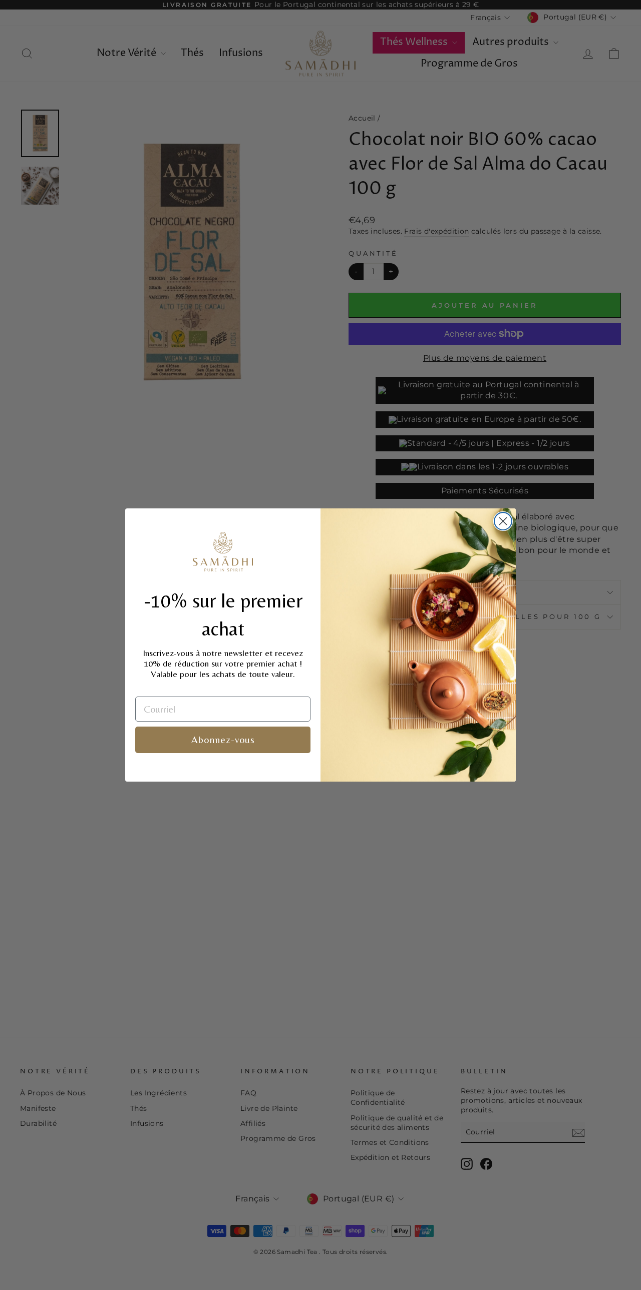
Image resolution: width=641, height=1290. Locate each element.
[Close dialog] (503, 521)
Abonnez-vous (223, 739)
